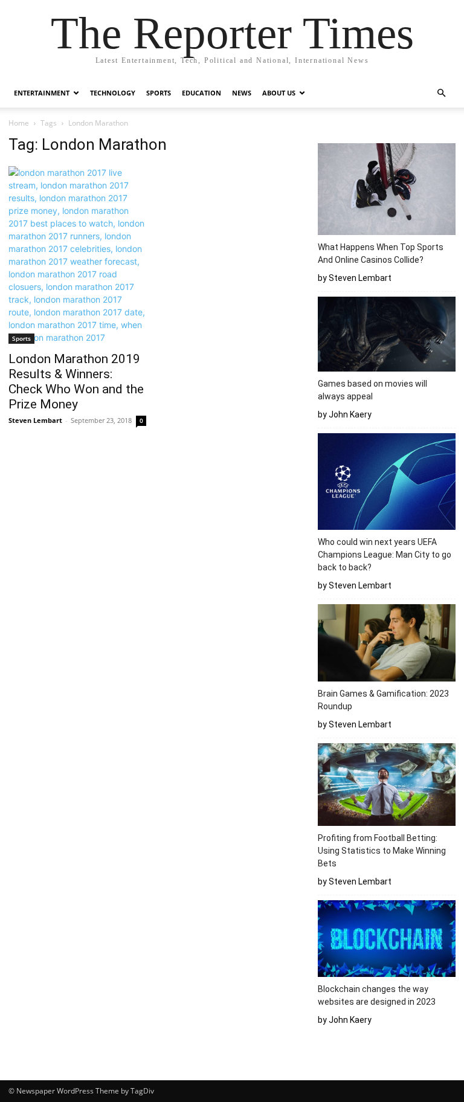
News (241, 92)
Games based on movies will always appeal (372, 390)
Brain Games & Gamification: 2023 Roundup (383, 700)
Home (18, 123)
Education (201, 92)
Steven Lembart (35, 420)
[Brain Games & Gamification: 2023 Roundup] (387, 644)
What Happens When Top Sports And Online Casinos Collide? (380, 253)
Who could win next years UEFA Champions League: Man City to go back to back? (384, 554)
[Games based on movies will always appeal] (387, 336)
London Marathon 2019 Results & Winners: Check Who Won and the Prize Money (76, 381)
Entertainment (41, 92)
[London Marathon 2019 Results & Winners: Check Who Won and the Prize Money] (77, 255)
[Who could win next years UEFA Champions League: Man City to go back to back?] (387, 483)
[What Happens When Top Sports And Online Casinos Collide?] (387, 191)
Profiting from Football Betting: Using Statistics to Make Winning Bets (382, 850)
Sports (158, 92)
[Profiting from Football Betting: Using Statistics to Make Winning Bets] (387, 786)
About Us (278, 92)
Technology (112, 92)
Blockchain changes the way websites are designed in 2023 (378, 995)
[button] (441, 93)
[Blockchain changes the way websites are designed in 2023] (387, 940)
